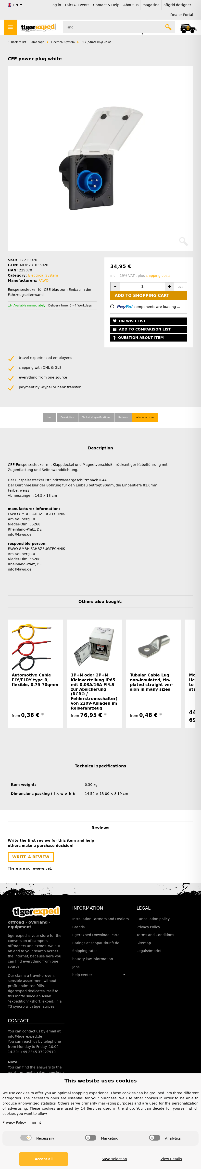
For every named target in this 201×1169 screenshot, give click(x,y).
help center (82, 975)
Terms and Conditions (155, 935)
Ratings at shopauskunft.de (95, 943)
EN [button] (15, 5)
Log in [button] (55, 5)
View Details (171, 1159)
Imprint (34, 1122)
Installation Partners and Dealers (100, 919)
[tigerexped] (36, 911)
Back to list (18, 42)
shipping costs (158, 276)
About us (130, 5)
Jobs (75, 967)
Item (49, 417)
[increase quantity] (169, 286)
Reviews (123, 417)
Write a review (31, 857)
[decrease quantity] (115, 286)
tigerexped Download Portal (96, 935)
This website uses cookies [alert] (100, 1081)
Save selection (114, 1159)
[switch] (26, 1138)
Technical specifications (96, 417)
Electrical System (43, 275)
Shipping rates (84, 951)
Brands (78, 927)
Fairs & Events (77, 5)
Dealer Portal (181, 15)
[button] (188, 27)
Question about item (141, 338)
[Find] (169, 27)
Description (67, 417)
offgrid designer (177, 5)
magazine (151, 5)
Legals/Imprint (149, 951)
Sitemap (144, 943)
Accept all (43, 1159)
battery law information (92, 959)
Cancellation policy (153, 919)
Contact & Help (106, 5)
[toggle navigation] (10, 27)
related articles (145, 417)
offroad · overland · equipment (29, 924)
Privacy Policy (148, 927)
